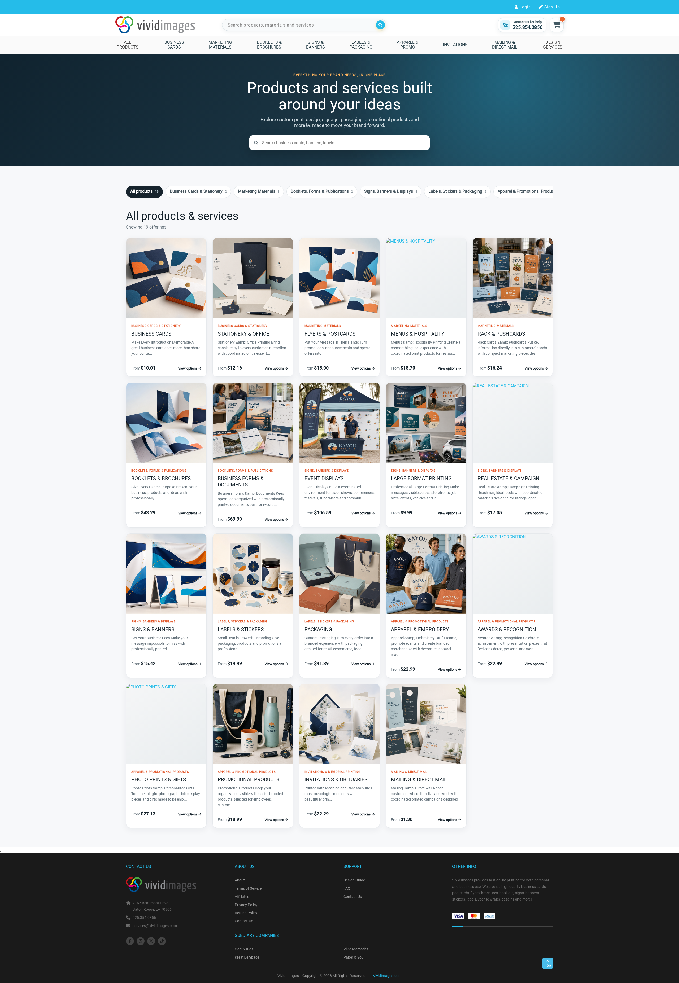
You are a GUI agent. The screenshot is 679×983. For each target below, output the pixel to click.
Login (525, 7)
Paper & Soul (353, 957)
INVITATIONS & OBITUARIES (335, 779)
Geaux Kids (244, 949)
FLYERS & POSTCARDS (329, 334)
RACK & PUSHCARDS (501, 334)
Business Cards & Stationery (198, 191)
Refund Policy (246, 913)
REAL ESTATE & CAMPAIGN (508, 478)
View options (188, 368)
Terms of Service (248, 888)
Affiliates (242, 896)
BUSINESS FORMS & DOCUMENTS (241, 481)
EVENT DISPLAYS (323, 478)
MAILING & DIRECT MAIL (419, 779)
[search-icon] (380, 24)
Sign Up (552, 7)
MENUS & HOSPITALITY (417, 334)
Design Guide (354, 880)
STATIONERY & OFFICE (243, 334)
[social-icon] (130, 941)
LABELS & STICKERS (241, 629)
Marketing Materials (259, 191)
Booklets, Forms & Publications (322, 191)
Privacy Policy (246, 905)
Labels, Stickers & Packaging (457, 191)
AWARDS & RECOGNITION (507, 629)
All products (144, 191)
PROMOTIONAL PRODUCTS (248, 779)
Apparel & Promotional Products (530, 191)
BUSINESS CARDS (151, 334)
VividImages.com (387, 975)
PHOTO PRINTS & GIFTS (158, 779)
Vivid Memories (355, 949)
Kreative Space (247, 957)
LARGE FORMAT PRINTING (421, 478)
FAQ (346, 888)
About (240, 880)
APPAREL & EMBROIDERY (420, 629)
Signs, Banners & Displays (390, 191)
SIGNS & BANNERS (152, 629)
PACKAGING (318, 629)
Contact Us (244, 921)
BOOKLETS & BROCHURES (161, 478)
